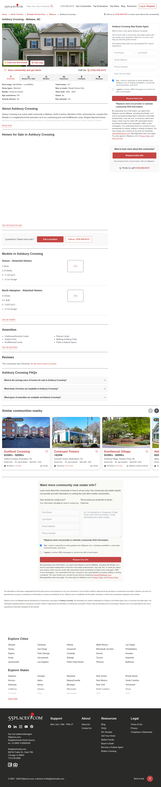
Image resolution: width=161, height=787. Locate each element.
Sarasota (41, 645)
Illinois (40, 685)
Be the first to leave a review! (43, 364)
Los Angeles (43, 662)
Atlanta (70, 645)
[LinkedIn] (15, 726)
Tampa (11, 649)
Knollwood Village (117, 451)
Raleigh (70, 658)
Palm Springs (43, 653)
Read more (7, 125)
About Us (86, 724)
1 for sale (18, 466)
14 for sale (69, 466)
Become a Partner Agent (112, 747)
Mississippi (72, 693)
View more (13, 699)
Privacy (134, 728)
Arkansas (12, 685)
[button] (55, 380)
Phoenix (100, 662)
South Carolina (132, 680)
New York (100, 685)
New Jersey (101, 676)
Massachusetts (73, 680)
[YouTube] (26, 726)
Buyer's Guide (107, 743)
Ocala (10, 658)
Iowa (39, 693)
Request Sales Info (134, 98)
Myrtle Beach (102, 645)
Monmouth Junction (105, 649)
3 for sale (119, 466)
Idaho (40, 680)
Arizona (11, 680)
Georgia (41, 676)
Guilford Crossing (17, 451)
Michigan (71, 685)
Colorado (12, 693)
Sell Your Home (108, 736)
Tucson (99, 658)
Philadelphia (131, 649)
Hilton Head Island (75, 662)
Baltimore (130, 662)
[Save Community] (47, 452)
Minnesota (71, 689)
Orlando (11, 645)
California (12, 689)
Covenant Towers (66, 451)
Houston (129, 653)
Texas (128, 689)
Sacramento (42, 658)
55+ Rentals (106, 732)
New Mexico (101, 680)
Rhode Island (131, 676)
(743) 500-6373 (67, 6)
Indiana (40, 689)
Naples (11, 653)
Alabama (12, 676)
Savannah (71, 649)
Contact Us (87, 728)
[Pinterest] (31, 726)
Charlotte (71, 653)
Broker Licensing (108, 751)
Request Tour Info (80, 560)
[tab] (10, 77)
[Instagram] (20, 726)
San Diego (42, 649)
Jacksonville (13, 662)
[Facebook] (9, 726)
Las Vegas (130, 645)
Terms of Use (117, 138)
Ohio (98, 693)
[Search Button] (51, 6)
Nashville (130, 658)
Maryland (71, 676)
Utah (128, 693)
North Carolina (102, 689)
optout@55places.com (121, 133)
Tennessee (130, 685)
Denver (99, 653)
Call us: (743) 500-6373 (78, 239)
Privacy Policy (144, 136)
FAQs (103, 728)
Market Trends (107, 740)
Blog (103, 724)
